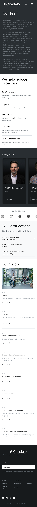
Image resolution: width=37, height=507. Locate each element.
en (26, 4)
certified (14, 118)
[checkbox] (2, 471)
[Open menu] (32, 4)
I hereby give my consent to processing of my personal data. (19, 471)
